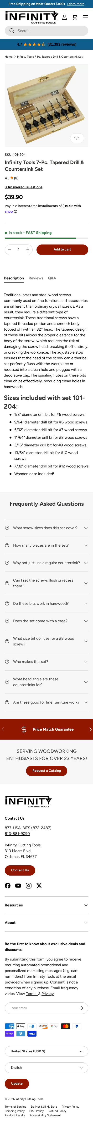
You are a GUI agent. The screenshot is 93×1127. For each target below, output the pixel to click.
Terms (32, 993)
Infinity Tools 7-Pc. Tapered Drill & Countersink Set (50, 56)
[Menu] (85, 17)
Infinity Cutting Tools (29, 1099)
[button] (75, 17)
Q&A (52, 278)
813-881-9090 (17, 833)
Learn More (75, 4)
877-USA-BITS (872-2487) (28, 828)
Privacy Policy (70, 1106)
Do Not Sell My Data (44, 1106)
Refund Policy (57, 1111)
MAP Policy (36, 1111)
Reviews (36, 278)
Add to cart (62, 249)
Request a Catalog (46, 771)
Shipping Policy (15, 1111)
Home (9, 56)
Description (14, 278)
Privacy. (47, 993)
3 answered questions (23, 187)
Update (17, 1084)
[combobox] (46, 31)
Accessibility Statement (45, 1115)
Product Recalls (15, 1115)
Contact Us (20, 870)
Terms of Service (15, 1106)
